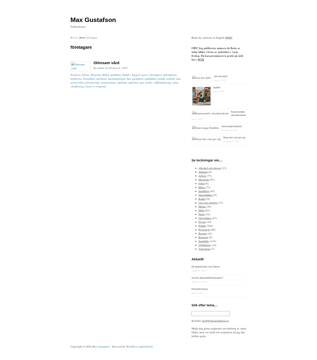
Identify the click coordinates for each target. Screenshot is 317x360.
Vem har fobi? (221, 76)
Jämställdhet (205, 195)
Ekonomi (96, 75)
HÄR (201, 60)
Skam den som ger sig (234, 137)
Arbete (85, 75)
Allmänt (203, 172)
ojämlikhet (150, 78)
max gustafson (135, 78)
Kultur (202, 199)
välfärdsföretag (162, 82)
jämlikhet (115, 75)
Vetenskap (204, 249)
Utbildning (204, 245)
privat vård (76, 82)
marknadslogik (116, 78)
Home (82, 37)
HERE (228, 37)
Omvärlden (204, 218)
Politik (126, 75)
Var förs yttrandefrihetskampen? (207, 278)
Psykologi (204, 229)
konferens (76, 78)
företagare (156, 75)
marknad (101, 78)
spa (142, 82)
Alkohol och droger (209, 168)
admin (100, 68)
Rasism (202, 233)
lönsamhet (89, 78)
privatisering (92, 82)
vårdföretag (77, 86)
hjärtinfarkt (169, 75)
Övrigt (202, 222)
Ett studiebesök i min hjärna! (206, 266)
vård (175, 82)
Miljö (201, 210)
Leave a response (96, 86)
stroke (148, 82)
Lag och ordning (208, 202)
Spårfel (216, 87)
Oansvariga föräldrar (231, 126)
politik (161, 78)
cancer (144, 75)
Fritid (201, 183)
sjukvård (133, 82)
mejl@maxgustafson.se (215, 320)
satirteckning (108, 82)
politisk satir (174, 78)
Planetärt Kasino (200, 289)
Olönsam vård (106, 63)
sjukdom (122, 82)
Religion (203, 237)
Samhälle (203, 241)
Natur (201, 214)
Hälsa (105, 75)
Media (202, 206)
